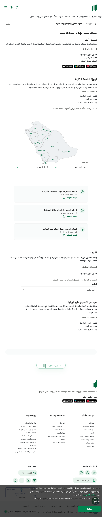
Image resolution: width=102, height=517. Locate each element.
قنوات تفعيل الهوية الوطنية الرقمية (56, 437)
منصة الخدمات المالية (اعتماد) (27, 448)
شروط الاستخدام (89, 429)
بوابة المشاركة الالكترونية (28, 438)
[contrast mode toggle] (94, 472)
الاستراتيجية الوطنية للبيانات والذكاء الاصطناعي (27, 431)
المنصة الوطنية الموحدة (28, 426)
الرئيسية (89, 23)
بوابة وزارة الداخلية (30, 422)
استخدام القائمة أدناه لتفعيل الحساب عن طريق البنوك (75, 279)
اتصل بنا (62, 422)
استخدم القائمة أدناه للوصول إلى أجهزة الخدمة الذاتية (75, 108)
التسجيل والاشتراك (59, 442)
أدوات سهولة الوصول (87, 439)
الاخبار (92, 432)
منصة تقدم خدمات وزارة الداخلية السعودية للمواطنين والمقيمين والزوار (68, 391)
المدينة (46, 162)
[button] (51, 194)
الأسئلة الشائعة (60, 429)
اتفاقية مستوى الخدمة (87, 436)
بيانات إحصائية (90, 442)
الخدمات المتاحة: (89, 49)
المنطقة (85, 162)
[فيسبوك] (21, 480)
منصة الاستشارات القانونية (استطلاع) (28, 443)
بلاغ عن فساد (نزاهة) (58, 426)
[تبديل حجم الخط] (87, 472)
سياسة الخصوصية (88, 426)
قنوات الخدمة (60, 432)
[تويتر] (28, 480)
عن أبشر (91, 422)
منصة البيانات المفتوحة (29, 435)
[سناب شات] (15, 480)
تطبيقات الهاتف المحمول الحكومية (25, 451)
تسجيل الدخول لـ (54, 365)
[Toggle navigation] (5, 7)
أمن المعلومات (89, 446)
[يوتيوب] (34, 480)
